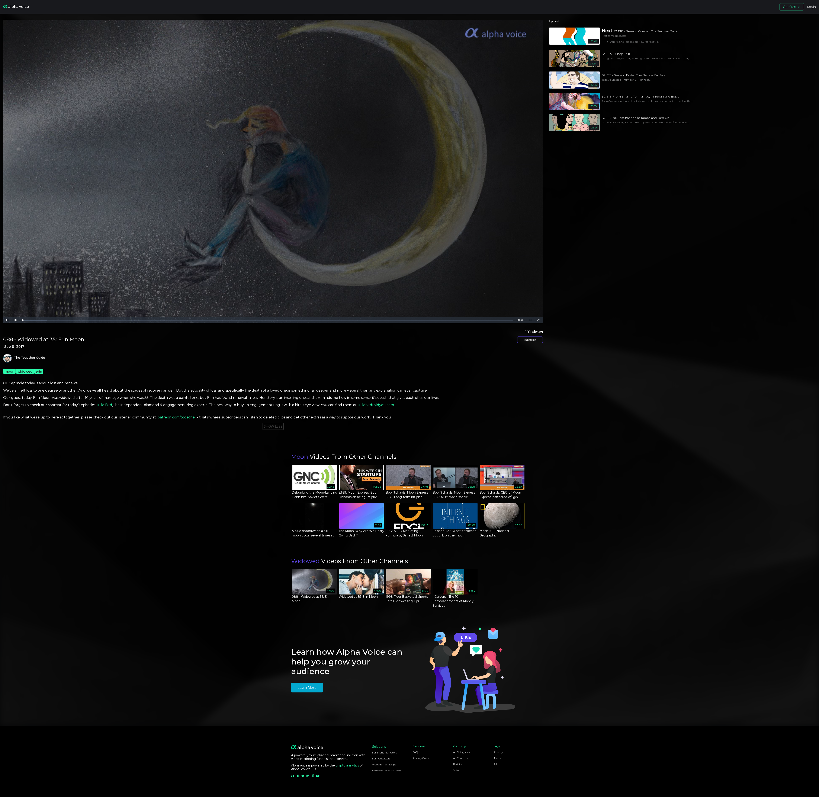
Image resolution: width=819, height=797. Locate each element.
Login (811, 7)
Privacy (498, 752)
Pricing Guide (421, 758)
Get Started (791, 6)
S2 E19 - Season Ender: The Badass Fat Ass (633, 75)
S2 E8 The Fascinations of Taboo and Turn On (635, 118)
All (495, 764)
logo (7, 358)
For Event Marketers (384, 752)
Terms (497, 758)
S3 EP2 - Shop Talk (616, 54)
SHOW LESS (273, 426)
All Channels (460, 758)
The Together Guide (29, 358)
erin (39, 371)
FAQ (415, 752)
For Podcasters (381, 758)
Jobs (456, 770)
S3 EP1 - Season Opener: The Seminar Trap (645, 31)
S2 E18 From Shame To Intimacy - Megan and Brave (640, 96)
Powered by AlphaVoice (386, 770)
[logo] (16, 6)
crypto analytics (347, 765)
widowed (25, 371)
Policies (457, 764)
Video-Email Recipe (384, 764)
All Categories (461, 752)
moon (9, 371)
